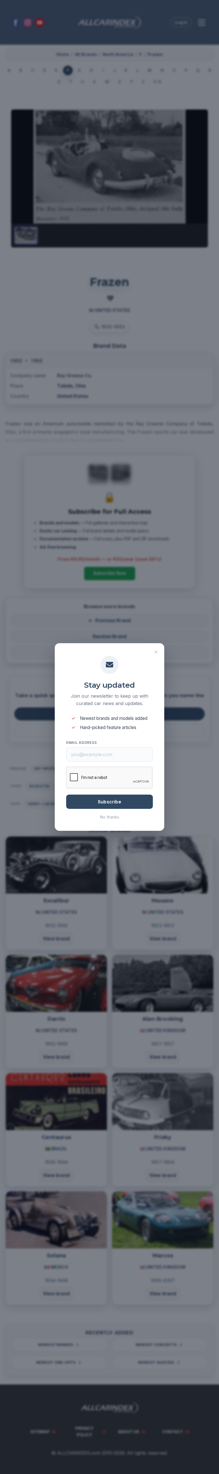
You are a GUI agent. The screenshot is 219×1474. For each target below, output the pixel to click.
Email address (81, 742)
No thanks (109, 817)
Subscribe (109, 802)
